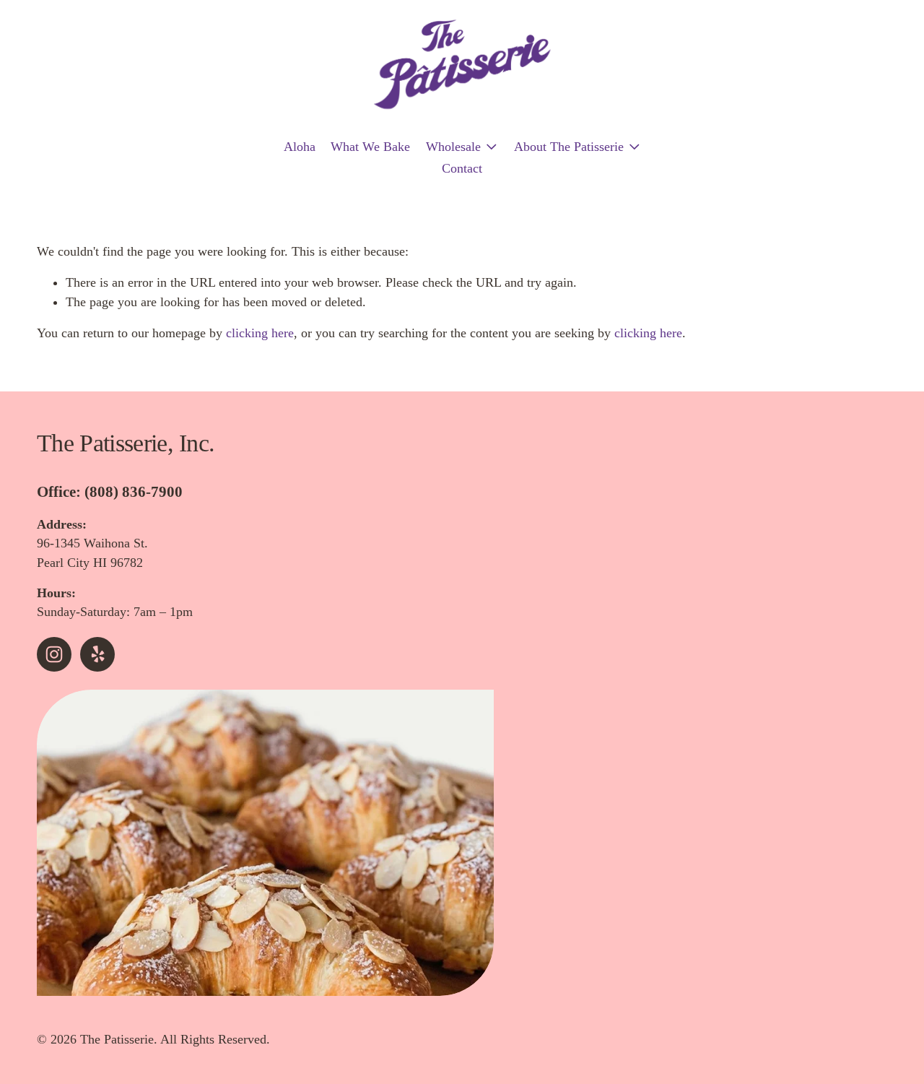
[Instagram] (54, 654)
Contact (462, 168)
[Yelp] (97, 654)
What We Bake (370, 146)
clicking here (260, 333)
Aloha (299, 146)
